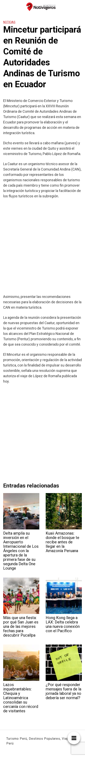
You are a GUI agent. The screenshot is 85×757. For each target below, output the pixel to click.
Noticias (9, 22)
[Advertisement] (42, 246)
